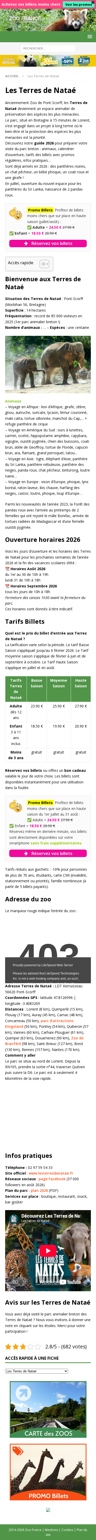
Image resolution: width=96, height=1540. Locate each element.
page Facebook (52, 1178)
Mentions (51, 1530)
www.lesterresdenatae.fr (51, 1173)
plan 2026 (39, 1190)
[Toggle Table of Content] (42, 264)
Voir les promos (78, 4)
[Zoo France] (48, 27)
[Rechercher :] (48, 48)
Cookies (67, 1530)
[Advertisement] (43, 1115)
